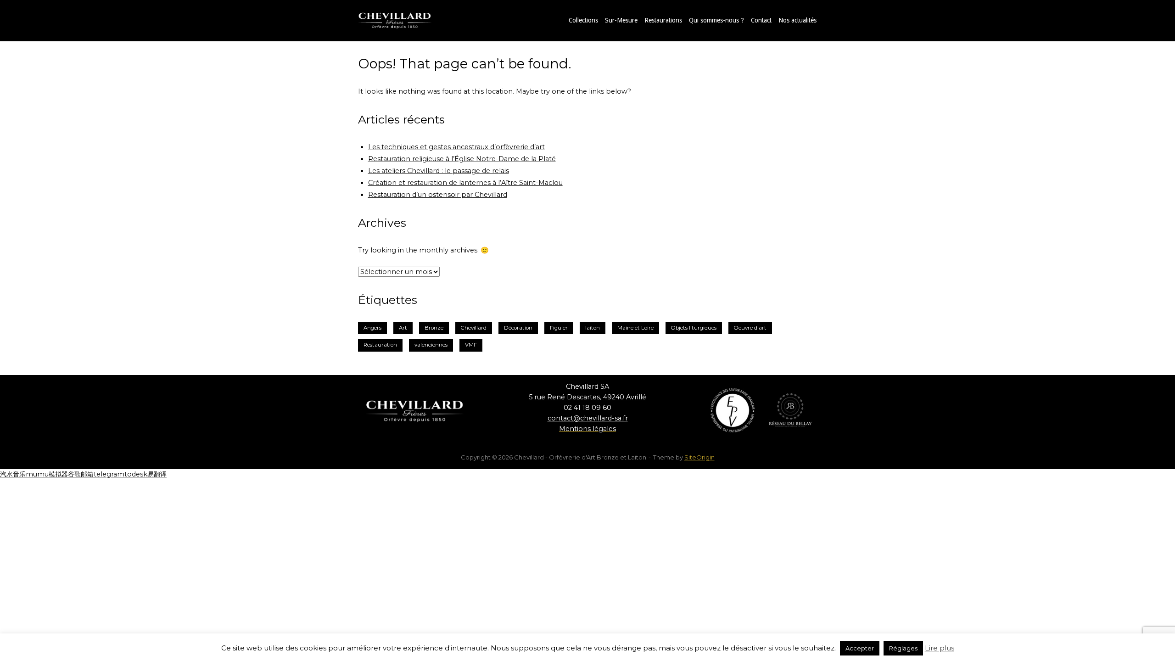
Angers (372, 328)
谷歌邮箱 (81, 474)
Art (403, 328)
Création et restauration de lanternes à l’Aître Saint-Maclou (465, 183)
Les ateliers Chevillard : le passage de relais (438, 171)
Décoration (518, 328)
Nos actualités (797, 20)
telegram (109, 474)
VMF (471, 345)
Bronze (434, 328)
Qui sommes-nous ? (716, 20)
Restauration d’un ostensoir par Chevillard (437, 194)
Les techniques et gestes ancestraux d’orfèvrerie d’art (456, 147)
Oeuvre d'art (750, 328)
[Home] (404, 20)
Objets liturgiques (693, 328)
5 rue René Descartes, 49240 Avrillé (587, 397)
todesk (135, 474)
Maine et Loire (635, 328)
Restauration (380, 345)
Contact (761, 20)
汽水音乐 (13, 474)
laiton (592, 328)
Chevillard (474, 328)
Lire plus (939, 648)
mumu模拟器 (47, 474)
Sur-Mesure (621, 20)
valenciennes (431, 345)
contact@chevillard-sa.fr (588, 418)
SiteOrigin (699, 457)
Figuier (559, 328)
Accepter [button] (859, 648)
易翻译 (157, 474)
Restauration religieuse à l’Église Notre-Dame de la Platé (462, 159)
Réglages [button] (903, 648)
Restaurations (663, 20)
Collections (583, 20)
